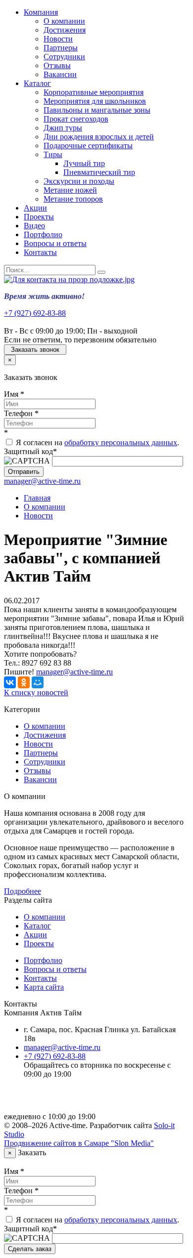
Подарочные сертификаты (88, 145)
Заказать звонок (35, 349)
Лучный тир (84, 163)
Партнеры (61, 47)
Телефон (21, 413)
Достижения (65, 30)
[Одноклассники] (24, 682)
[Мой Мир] (38, 682)
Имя (14, 394)
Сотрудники (64, 56)
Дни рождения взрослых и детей (99, 136)
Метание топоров (73, 199)
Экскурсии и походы (79, 181)
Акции (35, 208)
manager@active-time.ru (42, 481)
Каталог (37, 83)
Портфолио (43, 234)
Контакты (40, 252)
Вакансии (60, 74)
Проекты (39, 216)
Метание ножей (70, 190)
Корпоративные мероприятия (94, 92)
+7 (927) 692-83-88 (35, 313)
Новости (58, 39)
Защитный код (30, 451)
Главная (37, 498)
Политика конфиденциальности (78, 1099)
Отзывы (57, 65)
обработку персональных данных (120, 442)
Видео (34, 225)
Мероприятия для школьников (95, 101)
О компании (64, 21)
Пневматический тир (99, 172)
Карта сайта (44, 987)
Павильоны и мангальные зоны (97, 110)
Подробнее (22, 891)
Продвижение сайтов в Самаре (79, 1143)
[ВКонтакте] (10, 682)
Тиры (53, 154)
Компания (41, 12)
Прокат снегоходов (76, 119)
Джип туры (63, 128)
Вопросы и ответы (55, 243)
